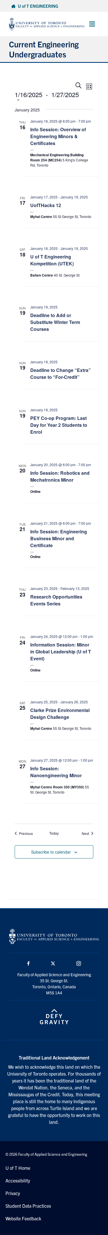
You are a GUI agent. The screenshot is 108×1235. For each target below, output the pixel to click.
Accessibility (17, 1180)
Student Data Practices (28, 1206)
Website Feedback (23, 1218)
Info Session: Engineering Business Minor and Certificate (58, 538)
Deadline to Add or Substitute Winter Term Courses (55, 322)
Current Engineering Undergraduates (44, 49)
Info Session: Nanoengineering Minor (56, 772)
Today (54, 833)
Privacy (12, 1193)
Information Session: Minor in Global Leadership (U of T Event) (60, 651)
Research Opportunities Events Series (56, 600)
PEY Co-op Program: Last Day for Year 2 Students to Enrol (58, 425)
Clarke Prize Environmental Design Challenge (60, 713)
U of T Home (17, 1168)
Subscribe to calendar (51, 851)
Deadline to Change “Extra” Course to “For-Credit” (60, 373)
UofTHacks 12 (45, 205)
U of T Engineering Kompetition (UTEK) (52, 260)
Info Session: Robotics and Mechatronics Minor (60, 476)
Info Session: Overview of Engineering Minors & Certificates (58, 136)
